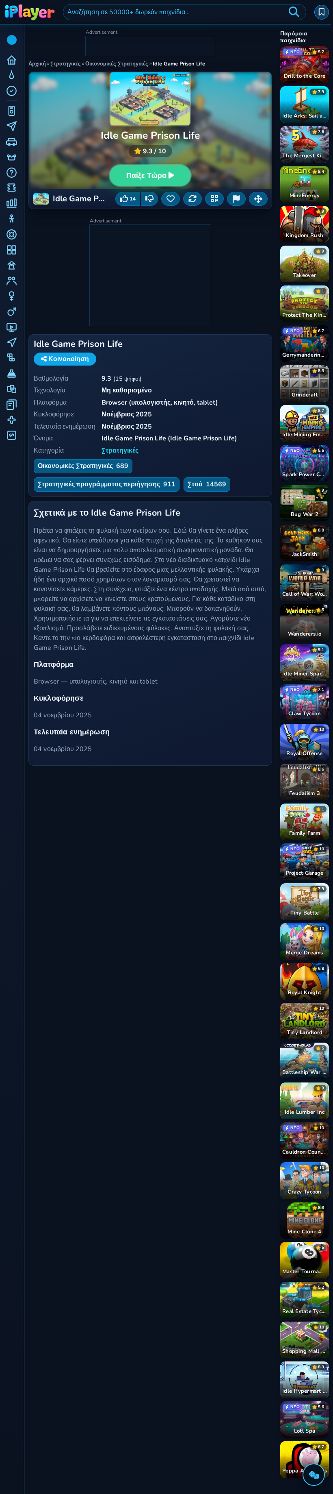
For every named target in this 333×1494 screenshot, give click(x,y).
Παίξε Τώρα (146, 175)
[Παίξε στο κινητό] (214, 199)
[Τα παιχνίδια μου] (321, 12)
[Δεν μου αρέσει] (149, 199)
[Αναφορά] (236, 199)
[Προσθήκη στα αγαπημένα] (170, 199)
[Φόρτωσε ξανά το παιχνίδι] (192, 199)
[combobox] (184, 12)
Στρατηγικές (120, 450)
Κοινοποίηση (68, 359)
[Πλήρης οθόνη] (258, 199)
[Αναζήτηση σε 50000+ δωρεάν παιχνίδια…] (294, 12)
